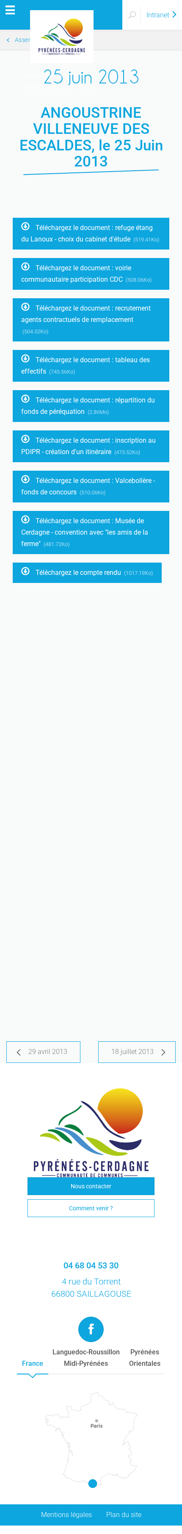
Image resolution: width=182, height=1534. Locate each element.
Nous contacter (91, 1186)
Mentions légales (66, 1515)
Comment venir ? (91, 1208)
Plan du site (123, 1515)
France (32, 1363)
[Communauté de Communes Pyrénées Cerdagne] (61, 15)
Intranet (158, 15)
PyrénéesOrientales (144, 1358)
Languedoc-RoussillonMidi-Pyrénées (86, 1358)
